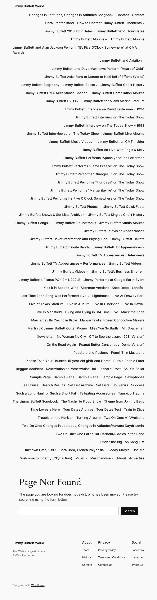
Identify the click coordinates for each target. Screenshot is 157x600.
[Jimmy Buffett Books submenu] (96, 85)
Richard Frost (110, 369)
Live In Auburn (78, 304)
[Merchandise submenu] (113, 458)
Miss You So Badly (104, 328)
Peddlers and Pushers (91, 353)
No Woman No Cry (71, 336)
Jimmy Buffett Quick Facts (123, 207)
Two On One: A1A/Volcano (124, 418)
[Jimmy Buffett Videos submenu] (143, 263)
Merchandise (100, 458)
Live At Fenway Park (128, 296)
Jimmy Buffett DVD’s (60, 101)
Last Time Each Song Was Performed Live (53, 296)
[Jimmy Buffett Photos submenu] (99, 207)
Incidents (134, 23)
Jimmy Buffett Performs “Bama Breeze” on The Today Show (97, 166)
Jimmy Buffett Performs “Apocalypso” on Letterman (104, 158)
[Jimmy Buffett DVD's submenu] (78, 101)
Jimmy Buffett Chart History (122, 85)
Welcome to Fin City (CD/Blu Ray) (46, 458)
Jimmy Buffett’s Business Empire (116, 271)
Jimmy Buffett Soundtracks (75, 223)
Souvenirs (120, 385)
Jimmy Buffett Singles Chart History (116, 215)
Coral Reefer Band (59, 23)
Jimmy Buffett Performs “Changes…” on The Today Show (99, 174)
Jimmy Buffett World (28, 6)
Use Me (138, 450)
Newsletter (45, 336)
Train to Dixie (134, 409)
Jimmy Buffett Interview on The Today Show (109, 117)
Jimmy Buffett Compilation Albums (117, 93)
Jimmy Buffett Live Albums (123, 133)
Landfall (138, 288)
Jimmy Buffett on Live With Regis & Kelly (113, 150)
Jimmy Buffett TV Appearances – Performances (67, 263)
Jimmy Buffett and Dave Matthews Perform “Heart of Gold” (98, 69)
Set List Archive (80, 385)
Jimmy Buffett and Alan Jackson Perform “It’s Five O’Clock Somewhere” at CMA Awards (75, 50)
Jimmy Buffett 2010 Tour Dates (68, 31)
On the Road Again (61, 344)
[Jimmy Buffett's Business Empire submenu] (143, 271)
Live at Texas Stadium (46, 304)
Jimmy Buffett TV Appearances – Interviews (109, 255)
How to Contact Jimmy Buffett (100, 23)
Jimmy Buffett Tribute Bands (67, 247)
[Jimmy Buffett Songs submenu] (50, 223)
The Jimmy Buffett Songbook (35, 401)
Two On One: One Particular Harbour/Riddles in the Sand (100, 434)
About (121, 458)
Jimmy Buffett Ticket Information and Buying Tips (68, 239)
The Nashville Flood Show (81, 401)
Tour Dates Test (108, 409)
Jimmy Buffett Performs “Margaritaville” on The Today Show (97, 190)
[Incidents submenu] (143, 23)
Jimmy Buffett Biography (40, 85)
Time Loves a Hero (45, 409)
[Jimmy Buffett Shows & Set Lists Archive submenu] (84, 215)
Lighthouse (101, 296)
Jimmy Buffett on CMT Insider (121, 141)
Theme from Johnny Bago (124, 401)
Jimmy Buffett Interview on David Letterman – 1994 (104, 109)
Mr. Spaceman (133, 328)
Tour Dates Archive (78, 409)
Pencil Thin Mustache (127, 353)
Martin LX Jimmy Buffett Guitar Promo (57, 328)
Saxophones (134, 377)
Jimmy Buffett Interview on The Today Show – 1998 (104, 125)
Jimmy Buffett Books (79, 85)
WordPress (38, 585)
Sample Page (40, 377)
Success (137, 385)
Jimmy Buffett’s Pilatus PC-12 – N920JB (49, 280)
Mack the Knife (132, 312)
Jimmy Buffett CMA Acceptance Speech (56, 93)
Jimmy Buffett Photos (81, 207)
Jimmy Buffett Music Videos (70, 141)
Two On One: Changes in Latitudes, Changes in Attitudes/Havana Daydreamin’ (83, 426)
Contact (122, 15)
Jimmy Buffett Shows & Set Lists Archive (51, 215)
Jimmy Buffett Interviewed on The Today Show (63, 133)
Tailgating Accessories (97, 393)
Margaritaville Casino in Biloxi (54, 320)
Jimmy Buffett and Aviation (121, 60)
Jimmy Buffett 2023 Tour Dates (120, 31)
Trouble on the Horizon (55, 418)
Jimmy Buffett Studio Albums (121, 223)
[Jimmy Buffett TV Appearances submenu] (143, 247)
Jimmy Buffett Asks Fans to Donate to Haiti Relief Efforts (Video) (94, 77)
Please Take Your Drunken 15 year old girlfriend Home (68, 361)
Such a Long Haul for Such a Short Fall (46, 393)
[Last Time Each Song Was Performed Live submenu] (88, 296)
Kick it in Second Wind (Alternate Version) (76, 288)
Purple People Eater (128, 361)
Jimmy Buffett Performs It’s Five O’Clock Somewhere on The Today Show (87, 198)
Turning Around (88, 418)
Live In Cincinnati (106, 304)
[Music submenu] (86, 458)
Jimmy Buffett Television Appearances (114, 231)
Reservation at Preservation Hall (71, 369)
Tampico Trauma (131, 393)
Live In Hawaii (133, 304)
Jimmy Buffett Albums (87, 39)
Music (80, 458)
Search (129, 511)
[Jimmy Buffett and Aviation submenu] (143, 60)
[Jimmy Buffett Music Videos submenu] (94, 142)
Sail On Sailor (134, 369)
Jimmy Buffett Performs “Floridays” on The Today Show (100, 182)
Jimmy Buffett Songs (32, 223)
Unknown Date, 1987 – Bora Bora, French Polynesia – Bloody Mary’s (76, 450)
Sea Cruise (29, 385)
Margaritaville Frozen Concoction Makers (112, 320)
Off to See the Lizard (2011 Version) (116, 336)
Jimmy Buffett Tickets (127, 239)
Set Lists (103, 385)
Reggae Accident (29, 369)
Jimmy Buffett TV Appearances (117, 247)
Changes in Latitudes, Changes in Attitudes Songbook (71, 15)
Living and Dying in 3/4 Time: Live (91, 312)
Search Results (53, 385)
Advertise (136, 458)
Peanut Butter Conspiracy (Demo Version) (111, 344)
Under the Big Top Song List (122, 442)
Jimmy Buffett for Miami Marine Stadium (113, 101)
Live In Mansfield (48, 312)
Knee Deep (120, 288)
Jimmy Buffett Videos (125, 263)
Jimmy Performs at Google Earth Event (113, 280)
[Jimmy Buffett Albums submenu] (106, 39)
